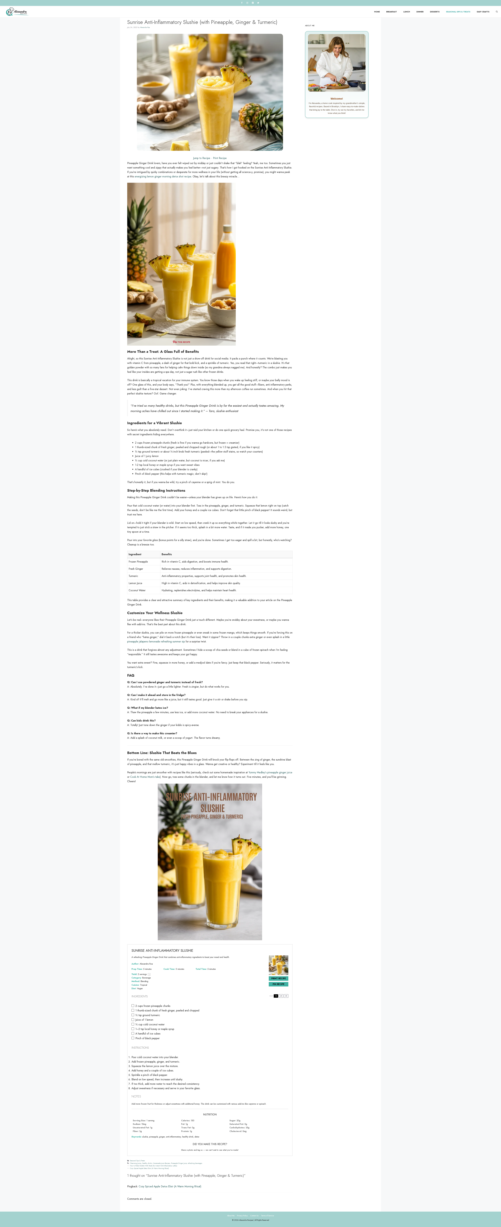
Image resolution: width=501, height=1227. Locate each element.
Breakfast (391, 11)
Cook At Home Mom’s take (145, 777)
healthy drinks (147, 1163)
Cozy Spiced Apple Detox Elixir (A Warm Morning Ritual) (149, 1168)
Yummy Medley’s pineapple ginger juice (270, 772)
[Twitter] (258, 3)
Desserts (435, 11)
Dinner (420, 11)
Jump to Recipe (201, 158)
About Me (230, 1215)
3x (286, 996)
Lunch (406, 11)
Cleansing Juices (135, 1163)
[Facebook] (242, 3)
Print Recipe (220, 158)
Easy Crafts (483, 11)
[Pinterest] (252, 3)
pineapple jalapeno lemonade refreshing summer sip (156, 641)
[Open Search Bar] (497, 11)
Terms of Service (267, 1215)
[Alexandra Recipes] (17, 11)
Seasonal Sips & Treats (458, 11)
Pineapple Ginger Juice (179, 1163)
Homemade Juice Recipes (161, 1163)
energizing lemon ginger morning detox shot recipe (163, 176)
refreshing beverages (195, 1163)
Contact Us (254, 1215)
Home (377, 11)
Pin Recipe (278, 984)
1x (276, 996)
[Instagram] (247, 3)
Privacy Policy (242, 1215)
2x (281, 996)
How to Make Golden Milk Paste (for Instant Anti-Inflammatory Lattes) (153, 1165)
